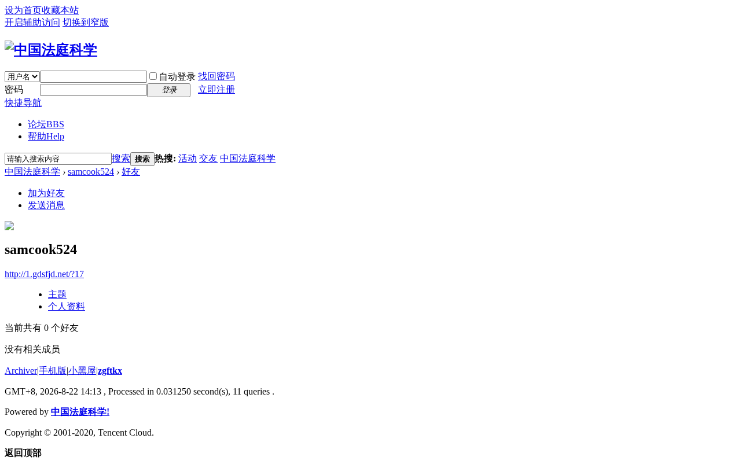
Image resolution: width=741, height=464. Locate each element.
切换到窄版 (86, 22)
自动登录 (177, 77)
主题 (57, 294)
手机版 (53, 370)
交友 (208, 158)
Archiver (21, 370)
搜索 (121, 158)
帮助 (46, 136)
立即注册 (216, 89)
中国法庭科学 (248, 158)
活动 (187, 158)
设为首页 (23, 10)
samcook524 (91, 171)
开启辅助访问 (32, 22)
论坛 (46, 124)
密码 (14, 89)
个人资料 (66, 306)
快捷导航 (23, 103)
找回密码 (216, 76)
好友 (131, 171)
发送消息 (46, 205)
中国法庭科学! (80, 412)
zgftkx (110, 370)
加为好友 (46, 193)
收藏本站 (60, 10)
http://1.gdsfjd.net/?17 (44, 274)
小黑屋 (82, 370)
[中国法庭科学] (51, 49)
